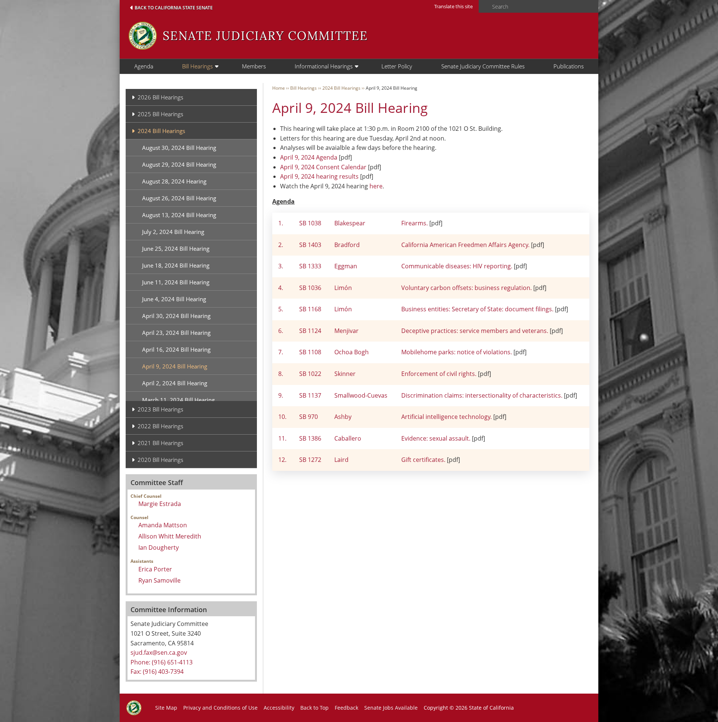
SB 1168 (310, 309)
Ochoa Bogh (351, 352)
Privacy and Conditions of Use (220, 707)
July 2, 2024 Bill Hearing (173, 231)
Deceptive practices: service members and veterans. (474, 331)
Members (254, 66)
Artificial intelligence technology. (446, 417)
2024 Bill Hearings (161, 131)
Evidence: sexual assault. (435, 438)
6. (280, 331)
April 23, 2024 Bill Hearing (176, 332)
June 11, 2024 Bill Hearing (175, 282)
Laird (341, 460)
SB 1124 (310, 331)
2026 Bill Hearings (160, 97)
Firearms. (415, 223)
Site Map (166, 707)
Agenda (143, 66)
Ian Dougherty (158, 547)
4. (280, 288)
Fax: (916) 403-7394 (157, 671)
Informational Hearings (324, 66)
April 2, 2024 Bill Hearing (174, 383)
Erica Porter (155, 569)
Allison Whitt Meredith (169, 536)
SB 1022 (310, 374)
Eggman (345, 266)
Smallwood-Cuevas (360, 395)
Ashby (343, 417)
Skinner (345, 374)
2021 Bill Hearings (160, 443)
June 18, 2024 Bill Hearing (175, 265)
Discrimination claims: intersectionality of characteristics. (482, 395)
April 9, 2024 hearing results (319, 176)
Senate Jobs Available (391, 707)
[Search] (483, 7)
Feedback (346, 707)
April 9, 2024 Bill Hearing (174, 366)
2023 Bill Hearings (160, 409)
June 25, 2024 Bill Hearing (175, 248)
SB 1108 (310, 352)
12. (282, 460)
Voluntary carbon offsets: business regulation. (466, 288)
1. (280, 223)
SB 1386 (310, 438)
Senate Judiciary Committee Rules (483, 66)
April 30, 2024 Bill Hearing (176, 316)
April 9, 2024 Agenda (308, 157)
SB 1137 (310, 395)
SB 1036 (310, 288)
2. (280, 245)
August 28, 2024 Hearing (174, 181)
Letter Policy (396, 66)
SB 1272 (310, 460)
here (376, 186)
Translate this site (453, 6)
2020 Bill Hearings (160, 459)
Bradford (347, 245)
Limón (343, 288)
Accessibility (279, 707)
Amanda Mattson (162, 525)
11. (282, 438)
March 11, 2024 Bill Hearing (178, 400)
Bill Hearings (197, 66)
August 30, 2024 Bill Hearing (179, 147)
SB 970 (308, 417)
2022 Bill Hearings (160, 426)
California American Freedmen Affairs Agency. (466, 245)
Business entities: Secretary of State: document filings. (477, 309)
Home (278, 88)
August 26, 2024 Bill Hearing (179, 198)
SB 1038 (310, 223)
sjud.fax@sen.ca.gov (159, 652)
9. (280, 395)
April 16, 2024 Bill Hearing (176, 349)
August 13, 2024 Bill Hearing (179, 215)
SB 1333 (310, 266)
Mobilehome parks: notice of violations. (456, 352)
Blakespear (349, 223)
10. (282, 417)
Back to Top (314, 707)
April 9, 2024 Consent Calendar (323, 167)
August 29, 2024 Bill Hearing (179, 164)
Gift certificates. (423, 460)
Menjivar (346, 331)
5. (280, 309)
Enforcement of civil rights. (438, 374)
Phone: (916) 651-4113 (162, 662)
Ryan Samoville (159, 580)
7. (280, 352)
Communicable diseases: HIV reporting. (456, 266)
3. (280, 266)
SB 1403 (310, 245)
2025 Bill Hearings (160, 114)
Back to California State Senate (174, 7)
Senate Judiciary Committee (265, 35)
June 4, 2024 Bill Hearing (174, 299)
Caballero (347, 438)
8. (280, 374)
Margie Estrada (159, 504)
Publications (568, 66)
